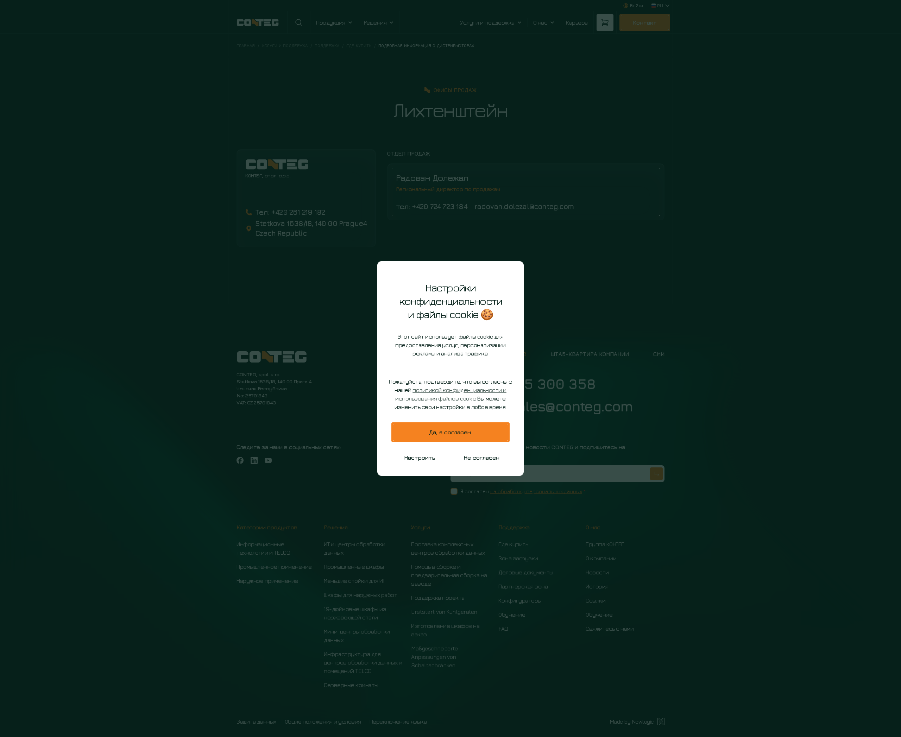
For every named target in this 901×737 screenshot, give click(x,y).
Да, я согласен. (450, 432)
